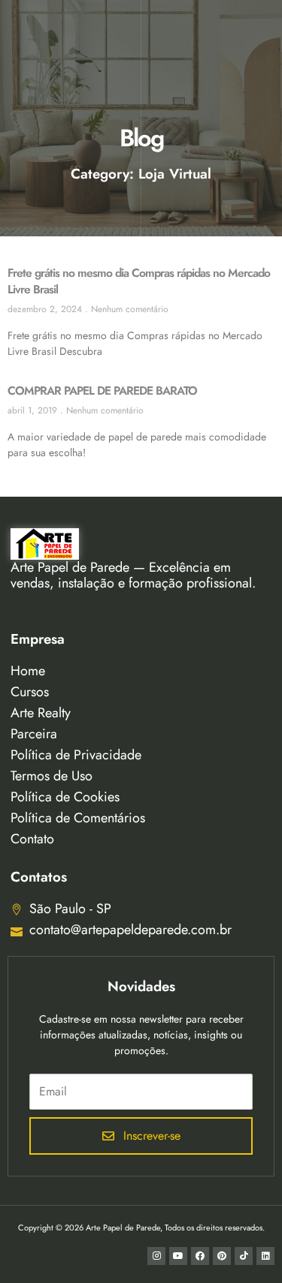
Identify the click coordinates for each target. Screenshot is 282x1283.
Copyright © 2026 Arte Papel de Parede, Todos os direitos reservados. (141, 1227)
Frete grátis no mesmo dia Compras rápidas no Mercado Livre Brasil (139, 281)
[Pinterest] (222, 1256)
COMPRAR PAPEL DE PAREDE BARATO (102, 390)
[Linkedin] (265, 1256)
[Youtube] (178, 1256)
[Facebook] (200, 1256)
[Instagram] (156, 1256)
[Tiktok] (244, 1256)
